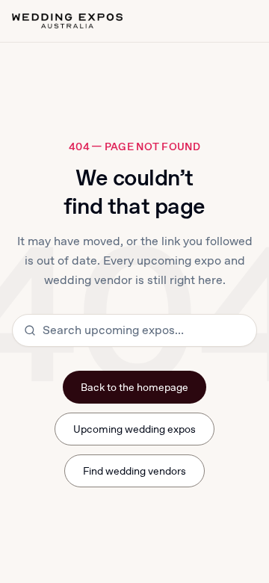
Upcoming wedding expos (135, 429)
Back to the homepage (135, 387)
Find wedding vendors (135, 471)
